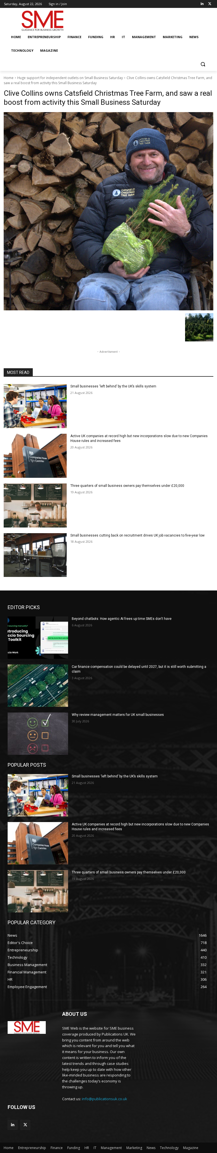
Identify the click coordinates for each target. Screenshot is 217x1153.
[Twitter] (210, 4)
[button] (202, 64)
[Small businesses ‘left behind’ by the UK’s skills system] (35, 406)
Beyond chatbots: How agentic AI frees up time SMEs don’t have (122, 619)
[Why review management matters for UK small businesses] (38, 733)
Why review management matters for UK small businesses (118, 715)
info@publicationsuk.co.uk (104, 1098)
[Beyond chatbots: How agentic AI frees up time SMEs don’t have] (38, 637)
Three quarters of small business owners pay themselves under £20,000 (127, 486)
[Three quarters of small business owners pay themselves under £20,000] (35, 505)
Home (9, 77)
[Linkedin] (202, 4)
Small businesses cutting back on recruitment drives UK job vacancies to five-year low (137, 535)
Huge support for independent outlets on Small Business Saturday (70, 77)
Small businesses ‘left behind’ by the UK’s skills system (113, 386)
